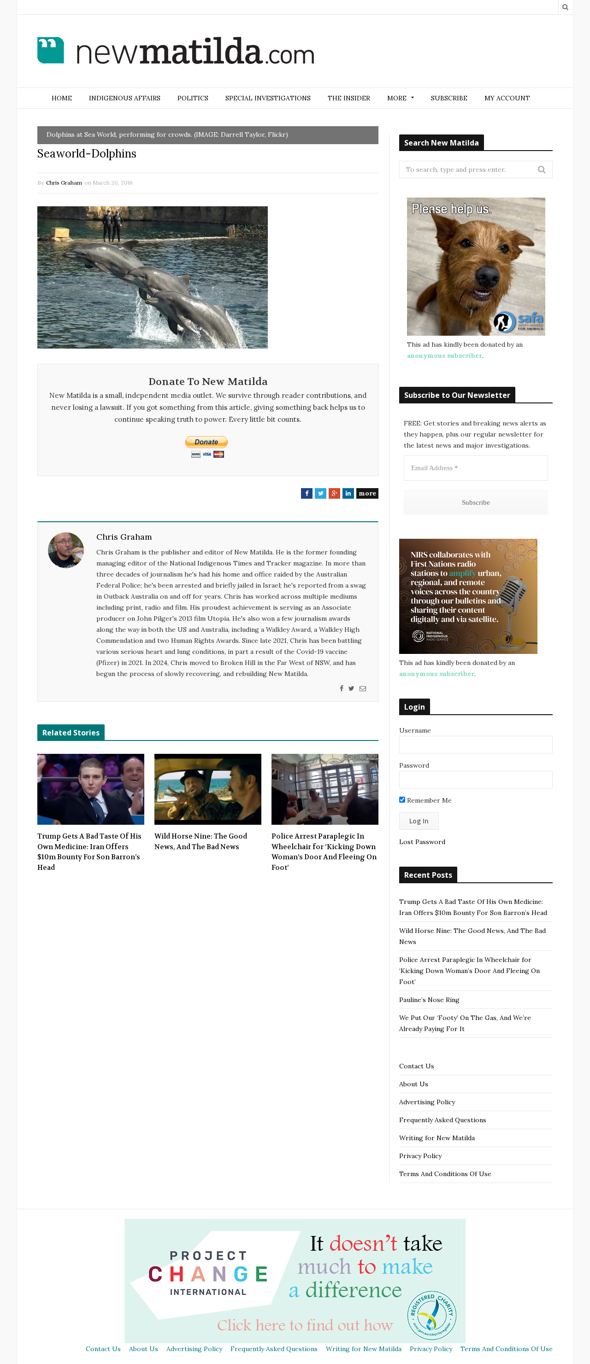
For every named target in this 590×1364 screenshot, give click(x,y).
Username (415, 730)
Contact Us (416, 1066)
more (367, 493)
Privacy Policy (420, 1156)
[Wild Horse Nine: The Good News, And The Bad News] (207, 789)
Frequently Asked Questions (442, 1120)
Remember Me (428, 800)
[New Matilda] (175, 52)
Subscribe (449, 98)
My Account (507, 98)
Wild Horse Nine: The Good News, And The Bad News (200, 841)
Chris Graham (64, 182)
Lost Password (422, 842)
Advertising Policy (427, 1102)
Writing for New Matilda (437, 1138)
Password (414, 765)
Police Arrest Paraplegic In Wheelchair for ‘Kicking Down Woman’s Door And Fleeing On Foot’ (324, 852)
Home (62, 98)
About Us (413, 1084)
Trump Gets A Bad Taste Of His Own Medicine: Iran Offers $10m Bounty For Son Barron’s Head (89, 852)
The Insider (349, 98)
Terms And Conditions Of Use (445, 1174)
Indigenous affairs (124, 98)
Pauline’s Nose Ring (429, 1000)
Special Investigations (268, 98)
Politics (192, 98)
